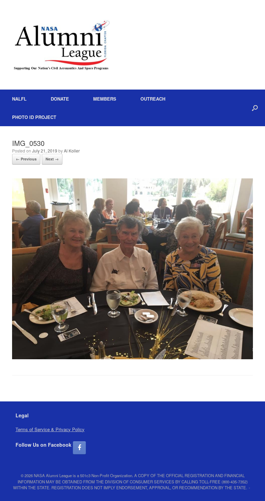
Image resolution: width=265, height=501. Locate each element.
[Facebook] (79, 447)
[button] (255, 108)
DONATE (60, 98)
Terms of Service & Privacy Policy (50, 429)
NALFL (19, 98)
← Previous (26, 158)
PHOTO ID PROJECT (34, 117)
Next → (52, 158)
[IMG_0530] (132, 357)
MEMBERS (104, 98)
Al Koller (72, 151)
